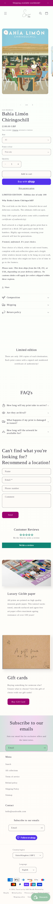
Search (8, 764)
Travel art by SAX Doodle (25, 889)
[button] (5, 13)
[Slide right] (32, 105)
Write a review (26, 545)
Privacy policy (30, 893)
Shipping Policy (12, 789)
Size (3, 135)
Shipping (15, 130)
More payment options (27, 188)
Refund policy (11, 783)
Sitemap (8, 795)
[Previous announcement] (5, 3)
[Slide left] (21, 105)
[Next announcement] (48, 3)
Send (10, 515)
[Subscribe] (44, 748)
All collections (11, 771)
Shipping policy (19, 897)
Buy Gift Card (18, 702)
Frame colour (7, 147)
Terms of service (12, 777)
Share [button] (7, 287)
